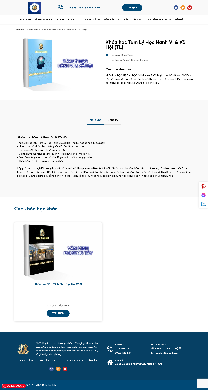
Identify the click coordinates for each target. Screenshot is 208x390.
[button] (132, 7)
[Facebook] (176, 7)
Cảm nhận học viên (49, 360)
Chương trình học (67, 20)
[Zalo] (203, 204)
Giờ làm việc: (158, 344)
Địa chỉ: (119, 360)
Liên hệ (179, 20)
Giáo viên (108, 20)
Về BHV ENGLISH (43, 20)
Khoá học (32, 29)
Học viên (123, 20)
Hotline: (119, 344)
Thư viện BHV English (158, 20)
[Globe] (182, 7)
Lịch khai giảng (91, 20)
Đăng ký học (26, 360)
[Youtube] (189, 7)
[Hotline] (203, 186)
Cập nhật (137, 20)
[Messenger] (203, 195)
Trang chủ (24, 20)
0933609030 (15, 386)
